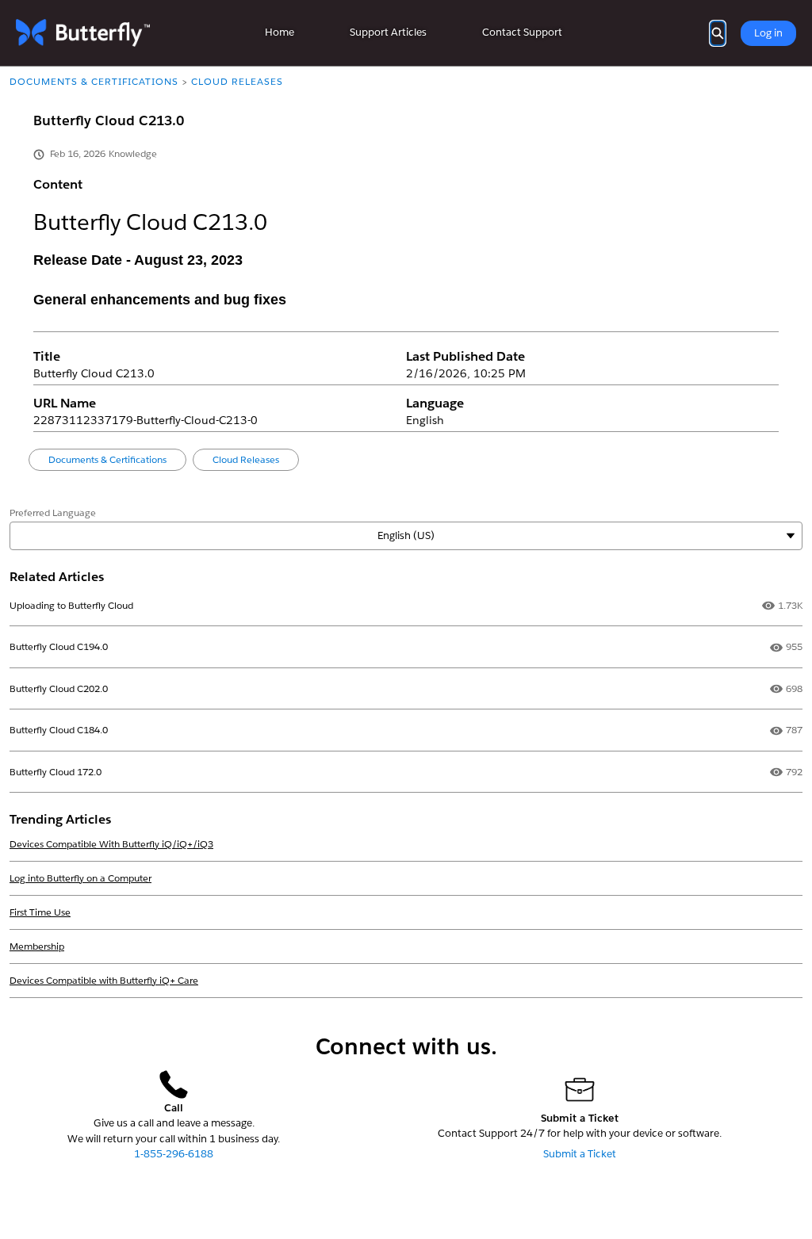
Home (279, 32)
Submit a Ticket (579, 1154)
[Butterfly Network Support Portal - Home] (83, 33)
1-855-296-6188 (173, 1154)
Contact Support (522, 32)
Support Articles (388, 32)
